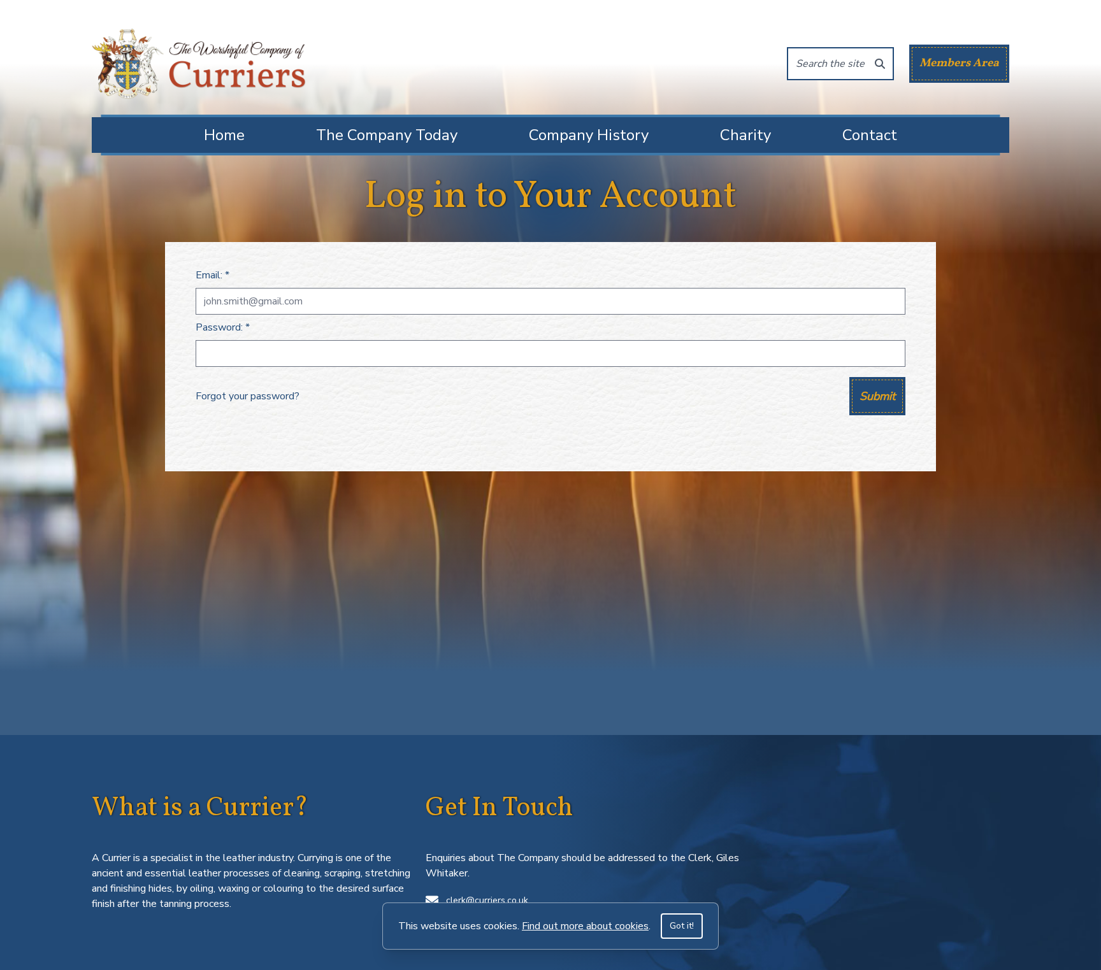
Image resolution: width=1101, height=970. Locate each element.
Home (224, 135)
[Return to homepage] (199, 63)
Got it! (682, 926)
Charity (745, 135)
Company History (589, 135)
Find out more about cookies (585, 926)
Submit (877, 396)
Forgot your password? (247, 396)
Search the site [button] (830, 64)
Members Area (959, 63)
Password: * (223, 327)
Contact (869, 135)
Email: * (212, 275)
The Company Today (386, 135)
